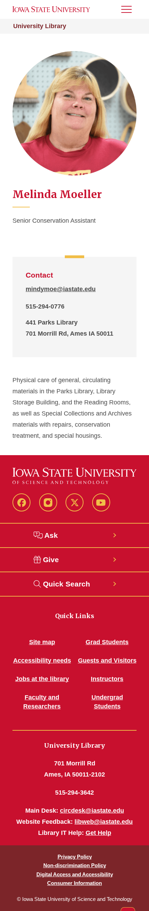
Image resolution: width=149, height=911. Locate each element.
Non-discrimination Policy (74, 865)
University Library (39, 26)
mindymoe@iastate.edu (61, 289)
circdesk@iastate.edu (92, 810)
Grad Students (107, 642)
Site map (42, 642)
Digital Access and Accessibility (74, 874)
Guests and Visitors (107, 660)
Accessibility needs (42, 660)
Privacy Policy (75, 857)
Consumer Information (74, 883)
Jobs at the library (42, 678)
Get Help (98, 832)
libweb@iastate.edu (103, 821)
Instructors (107, 678)
